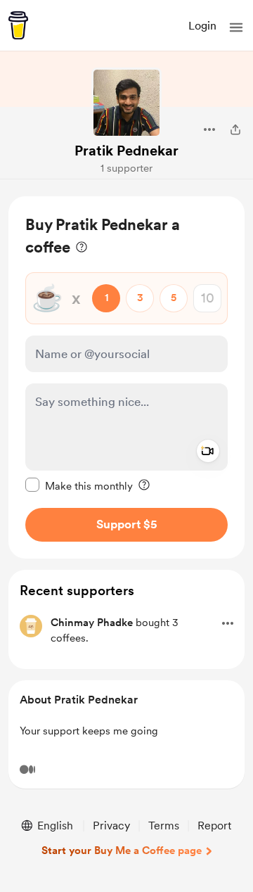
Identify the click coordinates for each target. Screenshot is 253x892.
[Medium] (27, 769)
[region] (126, 377)
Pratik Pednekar (126, 150)
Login (202, 25)
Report (214, 825)
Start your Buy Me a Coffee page (121, 850)
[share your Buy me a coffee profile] (235, 129)
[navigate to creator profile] (126, 103)
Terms (163, 825)
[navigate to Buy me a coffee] (18, 25)
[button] (236, 27)
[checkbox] (79, 485)
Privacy (111, 825)
